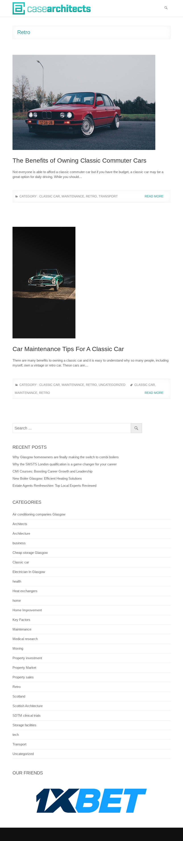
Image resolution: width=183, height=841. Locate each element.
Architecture (21, 533)
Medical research (25, 639)
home (16, 600)
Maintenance (73, 196)
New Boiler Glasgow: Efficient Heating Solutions (47, 478)
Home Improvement (27, 610)
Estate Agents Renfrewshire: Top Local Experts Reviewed (54, 485)
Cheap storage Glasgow (30, 553)
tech (15, 735)
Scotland (18, 696)
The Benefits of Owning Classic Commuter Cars (79, 160)
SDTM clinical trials (26, 715)
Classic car (49, 196)
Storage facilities (24, 725)
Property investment (27, 658)
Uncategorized (112, 385)
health (16, 581)
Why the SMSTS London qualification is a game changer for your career (64, 464)
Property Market (24, 667)
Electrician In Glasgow (28, 572)
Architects (19, 524)
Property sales (23, 677)
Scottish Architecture (27, 706)
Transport (108, 196)
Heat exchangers (24, 591)
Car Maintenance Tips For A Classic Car (68, 349)
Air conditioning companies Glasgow (38, 514)
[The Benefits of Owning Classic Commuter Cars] (91, 102)
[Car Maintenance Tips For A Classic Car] (91, 282)
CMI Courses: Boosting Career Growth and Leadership (52, 471)
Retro (91, 196)
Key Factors (21, 620)
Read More (154, 196)
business (19, 543)
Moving (17, 648)
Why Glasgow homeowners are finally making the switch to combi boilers (65, 457)
